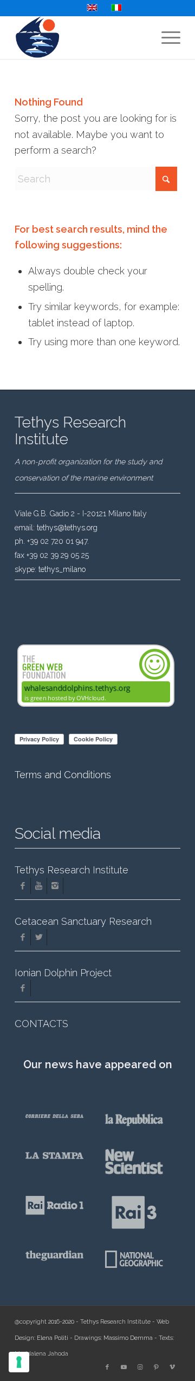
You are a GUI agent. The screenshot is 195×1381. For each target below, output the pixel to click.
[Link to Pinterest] (156, 1367)
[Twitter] (39, 937)
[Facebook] (22, 886)
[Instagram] (55, 886)
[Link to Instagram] (140, 1367)
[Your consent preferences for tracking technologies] (19, 1362)
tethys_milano (62, 569)
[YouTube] (39, 886)
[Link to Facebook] (107, 1367)
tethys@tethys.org (67, 527)
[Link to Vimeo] (172, 1367)
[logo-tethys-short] (81, 37)
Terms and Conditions (63, 774)
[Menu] (165, 37)
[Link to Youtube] (123, 1367)
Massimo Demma (128, 1337)
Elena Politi (52, 1337)
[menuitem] (165, 37)
